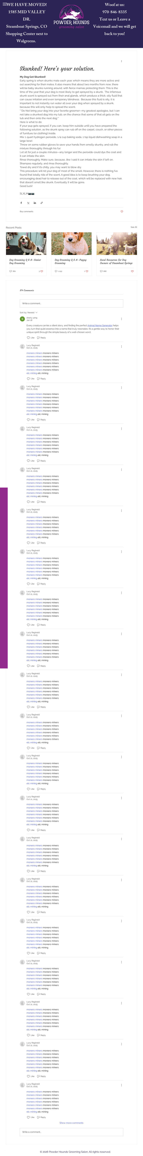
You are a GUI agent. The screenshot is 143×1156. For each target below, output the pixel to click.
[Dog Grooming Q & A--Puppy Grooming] (71, 243)
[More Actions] (121, 319)
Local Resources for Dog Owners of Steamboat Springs (116, 261)
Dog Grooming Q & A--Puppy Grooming (70, 261)
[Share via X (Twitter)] (28, 203)
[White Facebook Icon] (5, 1143)
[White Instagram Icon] (5, 1151)
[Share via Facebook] (21, 203)
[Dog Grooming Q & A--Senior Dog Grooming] (26, 243)
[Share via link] (41, 203)
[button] (5, 4)
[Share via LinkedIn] (35, 203)
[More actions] (121, 61)
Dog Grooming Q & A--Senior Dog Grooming (25, 261)
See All (134, 227)
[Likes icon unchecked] (28, 337)
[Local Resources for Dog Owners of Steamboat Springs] (117, 243)
